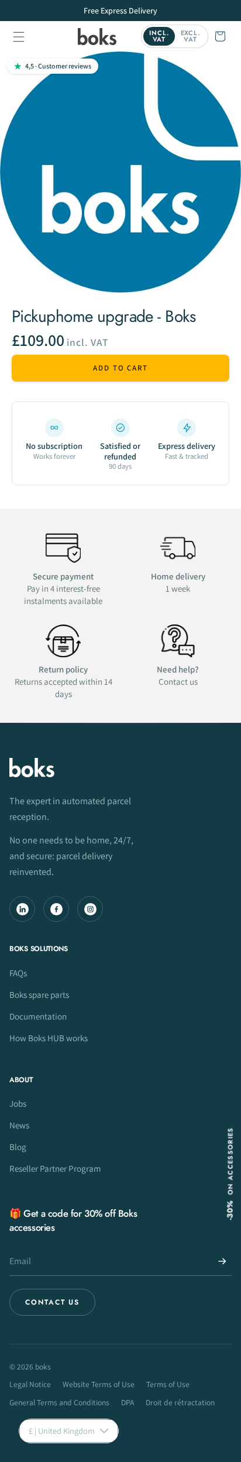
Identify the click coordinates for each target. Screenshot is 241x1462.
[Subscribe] (222, 1261)
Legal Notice (30, 1384)
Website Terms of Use (99, 1384)
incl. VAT (158, 36)
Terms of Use (168, 1384)
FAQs (18, 973)
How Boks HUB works (48, 1038)
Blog (17, 1146)
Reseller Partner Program (55, 1168)
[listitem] (54, 444)
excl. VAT (190, 36)
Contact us (52, 1302)
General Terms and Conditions (59, 1402)
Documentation (38, 1016)
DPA (127, 1402)
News (19, 1125)
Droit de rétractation (180, 1402)
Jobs (17, 1103)
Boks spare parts (39, 994)
